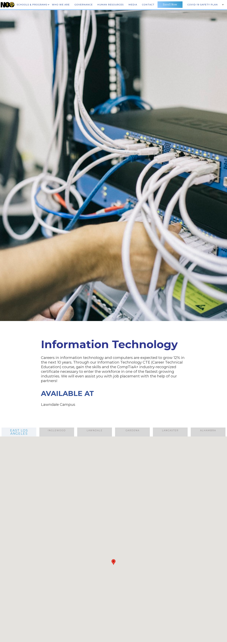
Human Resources (110, 4)
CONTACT (148, 4)
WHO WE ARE (61, 4)
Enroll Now (170, 4)
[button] (32, 4)
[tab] (19, 432)
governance (83, 4)
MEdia (132, 4)
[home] (7, 4)
